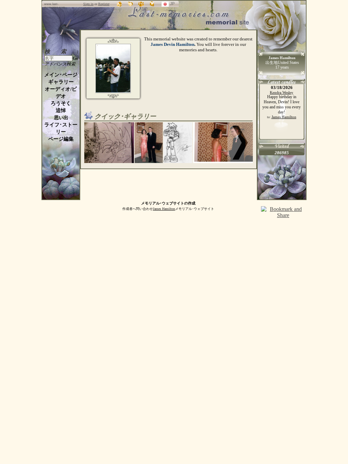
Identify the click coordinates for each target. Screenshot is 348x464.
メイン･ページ (60, 74)
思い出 (61, 117)
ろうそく (61, 103)
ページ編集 (61, 139)
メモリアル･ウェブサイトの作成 (168, 203)
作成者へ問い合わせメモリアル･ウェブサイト (168, 209)
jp (175, 4)
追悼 (61, 110)
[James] (113, 91)
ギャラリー (61, 82)
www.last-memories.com (54, 5)
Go (75, 58)
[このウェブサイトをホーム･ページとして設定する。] (119, 4)
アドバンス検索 (60, 64)
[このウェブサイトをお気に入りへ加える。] (130, 4)
